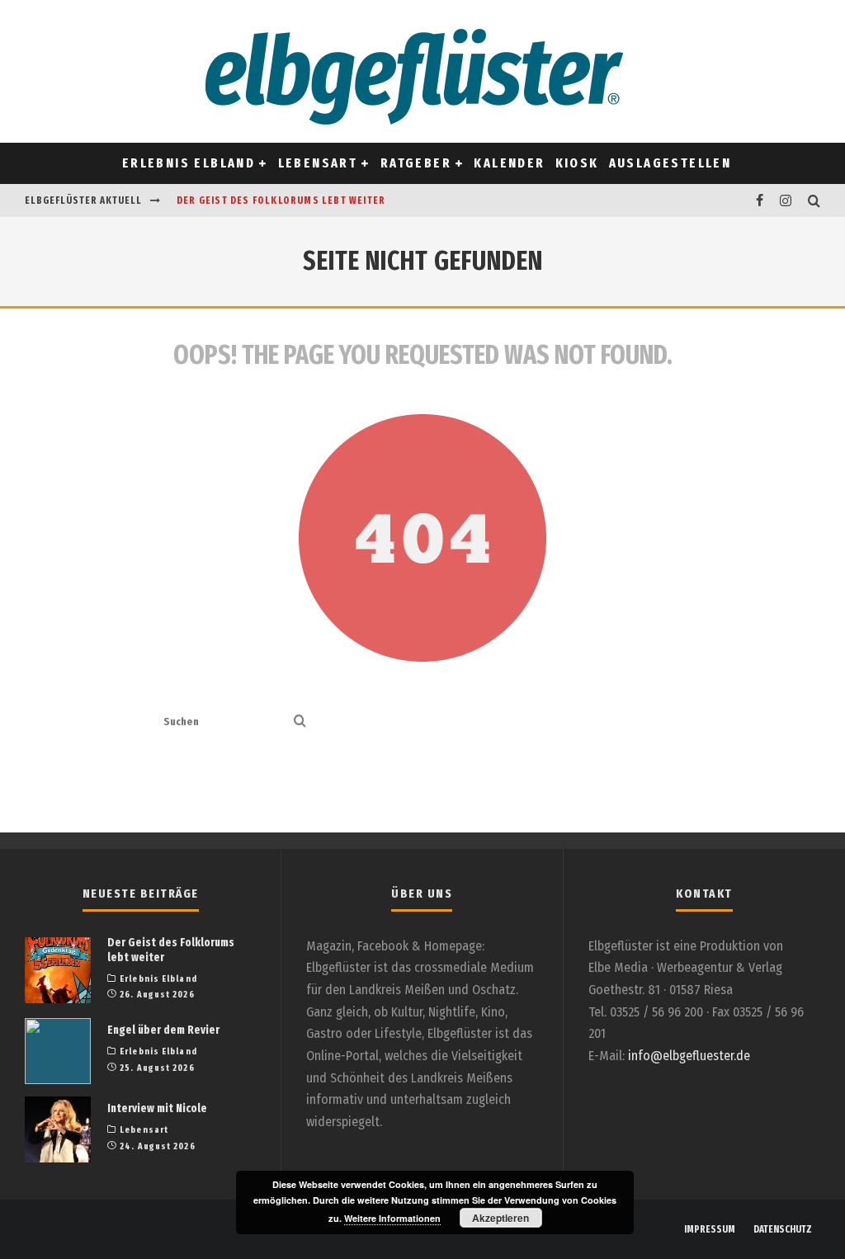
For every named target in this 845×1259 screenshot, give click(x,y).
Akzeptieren (500, 1217)
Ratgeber (415, 163)
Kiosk (577, 163)
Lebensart (318, 163)
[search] (300, 722)
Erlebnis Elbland (188, 163)
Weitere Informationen (392, 1218)
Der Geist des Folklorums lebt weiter (281, 200)
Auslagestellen (670, 163)
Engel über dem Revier (163, 1030)
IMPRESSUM (709, 1229)
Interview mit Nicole (157, 1108)
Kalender (509, 163)
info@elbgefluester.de (689, 1055)
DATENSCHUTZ (782, 1229)
